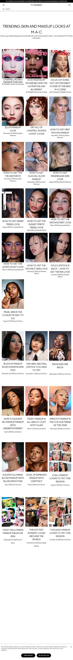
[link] (36, 27)
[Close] (71, 647)
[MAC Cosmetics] (36, 5)
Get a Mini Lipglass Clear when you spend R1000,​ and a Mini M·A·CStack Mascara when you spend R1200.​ (36, 1)
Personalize (28, 655)
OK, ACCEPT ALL (43, 655)
